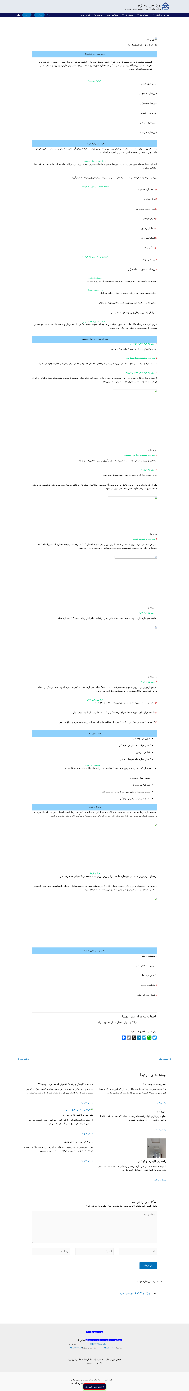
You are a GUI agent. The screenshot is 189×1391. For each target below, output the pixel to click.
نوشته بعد (23, 1059)
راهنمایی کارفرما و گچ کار (152, 1161)
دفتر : (103, 1344)
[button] (154, 15)
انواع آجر (161, 1111)
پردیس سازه (149, 4)
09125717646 (110, 1348)
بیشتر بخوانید (160, 1102)
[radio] (154, 1022)
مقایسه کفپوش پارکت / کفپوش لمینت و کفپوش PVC (65, 1084)
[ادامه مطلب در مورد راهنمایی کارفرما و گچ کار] (156, 1148)
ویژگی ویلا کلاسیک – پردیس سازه (135, 1293)
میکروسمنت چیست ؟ (154, 1084)
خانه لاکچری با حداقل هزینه (78, 1142)
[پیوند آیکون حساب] (18, 15)
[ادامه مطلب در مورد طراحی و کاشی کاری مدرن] (79, 1109)
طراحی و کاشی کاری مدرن (78, 1114)
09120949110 (76, 1348)
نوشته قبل (165, 1059)
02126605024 (95, 1344)
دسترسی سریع (94, 1386)
